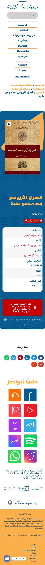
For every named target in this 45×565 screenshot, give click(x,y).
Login (22, 70)
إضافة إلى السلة (33, 220)
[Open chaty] (7, 558)
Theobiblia (22, 51)
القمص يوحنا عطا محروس (28, 245)
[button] (9, 124)
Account (22, 65)
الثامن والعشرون (33, 235)
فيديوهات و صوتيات (24, 35)
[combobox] (22, 15)
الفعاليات (23, 46)
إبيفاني (24, 40)
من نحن (22, 56)
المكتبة (24, 30)
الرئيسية (22, 25)
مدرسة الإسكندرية (32, 255)
